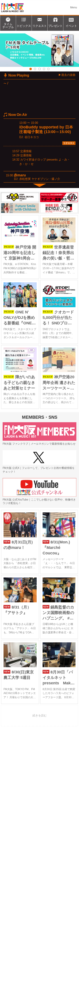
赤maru (20, 175)
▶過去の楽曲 (66, 75)
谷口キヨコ (32, 137)
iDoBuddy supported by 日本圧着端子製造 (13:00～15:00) (46, 129)
